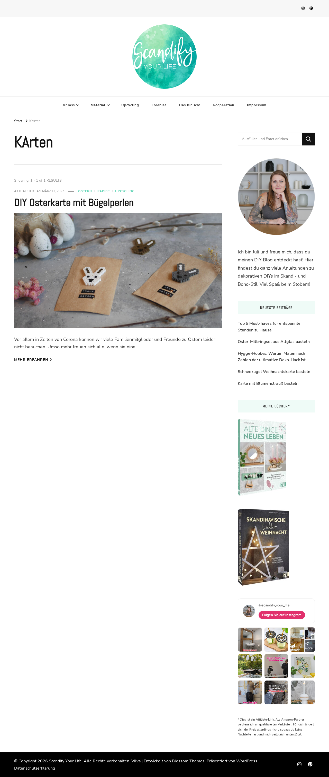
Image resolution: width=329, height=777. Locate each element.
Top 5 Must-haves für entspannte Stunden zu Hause (269, 327)
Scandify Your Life (65, 761)
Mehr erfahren (31, 359)
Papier (103, 191)
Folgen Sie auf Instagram (281, 615)
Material (98, 105)
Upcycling (130, 105)
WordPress (246, 761)
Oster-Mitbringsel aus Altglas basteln (274, 342)
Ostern (85, 191)
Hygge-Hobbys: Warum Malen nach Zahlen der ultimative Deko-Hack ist (272, 357)
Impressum (256, 105)
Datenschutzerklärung (34, 768)
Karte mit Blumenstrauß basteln (268, 383)
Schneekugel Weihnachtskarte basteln (274, 372)
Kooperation (223, 105)
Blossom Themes (188, 761)
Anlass (69, 105)
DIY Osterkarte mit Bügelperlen (74, 202)
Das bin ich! (189, 105)
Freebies (159, 105)
